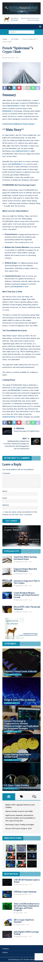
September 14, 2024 (21, 562)
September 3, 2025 (12, 675)
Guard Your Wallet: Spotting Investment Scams (25, 558)
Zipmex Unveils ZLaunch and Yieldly (19, 811)
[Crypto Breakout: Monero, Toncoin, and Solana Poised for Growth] (7, 595)
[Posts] (8, 796)
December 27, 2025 (12, 731)
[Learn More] (21, 545)
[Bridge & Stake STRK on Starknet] (21, 691)
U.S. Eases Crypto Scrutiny (16, 785)
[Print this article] (28, 88)
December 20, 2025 (22, 884)
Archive (5, 952)
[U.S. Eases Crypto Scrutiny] (21, 776)
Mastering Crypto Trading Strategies (19, 824)
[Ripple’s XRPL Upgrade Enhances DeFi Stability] (10, 848)
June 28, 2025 (9, 57)
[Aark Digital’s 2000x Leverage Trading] (7, 934)
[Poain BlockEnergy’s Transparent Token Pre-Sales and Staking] (21, 863)
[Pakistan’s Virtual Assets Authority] (21, 663)
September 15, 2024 (21, 574)
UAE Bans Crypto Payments (25, 892)
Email (4, 498)
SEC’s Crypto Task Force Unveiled (24, 921)
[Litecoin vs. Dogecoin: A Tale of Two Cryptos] (7, 583)
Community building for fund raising (17, 124)
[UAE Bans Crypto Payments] (7, 894)
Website (5, 505)
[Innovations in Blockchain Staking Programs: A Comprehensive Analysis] (32, 863)
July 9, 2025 (19, 913)
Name (5, 491)
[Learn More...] (21, 638)
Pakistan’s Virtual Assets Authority (20, 671)
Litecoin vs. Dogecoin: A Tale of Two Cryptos (27, 582)
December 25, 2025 (21, 937)
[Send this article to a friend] (23, 88)
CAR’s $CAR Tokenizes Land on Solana (27, 881)
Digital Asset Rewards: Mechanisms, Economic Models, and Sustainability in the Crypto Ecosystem (20, 818)
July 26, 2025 (10, 788)
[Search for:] (21, 32)
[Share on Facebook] (4, 88)
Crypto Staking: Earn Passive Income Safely (17, 755)
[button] (39, 26)
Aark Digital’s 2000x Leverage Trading (26, 933)
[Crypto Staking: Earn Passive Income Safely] (21, 748)
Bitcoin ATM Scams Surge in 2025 (18, 828)
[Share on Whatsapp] (33, 88)
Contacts (5, 949)
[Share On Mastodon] (37, 88)
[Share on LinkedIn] (14, 88)
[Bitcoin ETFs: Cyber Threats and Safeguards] (7, 609)
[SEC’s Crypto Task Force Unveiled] (7, 922)
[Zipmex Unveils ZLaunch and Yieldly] (21, 848)
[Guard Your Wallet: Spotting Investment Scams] (7, 559)
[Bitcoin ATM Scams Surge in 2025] (21, 856)
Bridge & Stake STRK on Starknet (19, 700)
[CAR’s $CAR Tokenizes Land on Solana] (7, 882)
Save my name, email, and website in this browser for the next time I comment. (19, 513)
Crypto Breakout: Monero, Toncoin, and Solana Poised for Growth (26, 595)
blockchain (6, 111)
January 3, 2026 (11, 703)
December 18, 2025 (21, 894)
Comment (6, 473)
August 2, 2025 (20, 925)
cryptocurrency (12, 105)
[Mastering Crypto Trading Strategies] (10, 856)
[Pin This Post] (19, 88)
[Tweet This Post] (9, 88)
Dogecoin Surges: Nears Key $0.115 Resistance (25, 570)
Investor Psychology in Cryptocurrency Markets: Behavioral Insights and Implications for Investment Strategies (21, 725)
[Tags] (21, 796)
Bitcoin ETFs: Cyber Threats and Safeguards (27, 608)
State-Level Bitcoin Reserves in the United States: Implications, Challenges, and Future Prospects (26, 907)
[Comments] (34, 796)
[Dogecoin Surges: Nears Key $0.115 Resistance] (7, 571)
